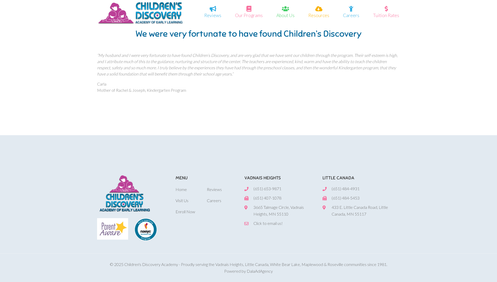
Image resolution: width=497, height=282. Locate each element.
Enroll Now (185, 211)
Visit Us (182, 200)
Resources (318, 15)
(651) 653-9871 (267, 188)
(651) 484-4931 (346, 188)
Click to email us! (268, 223)
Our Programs (249, 15)
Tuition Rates (386, 15)
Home (181, 189)
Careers (351, 15)
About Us (285, 15)
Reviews (212, 15)
